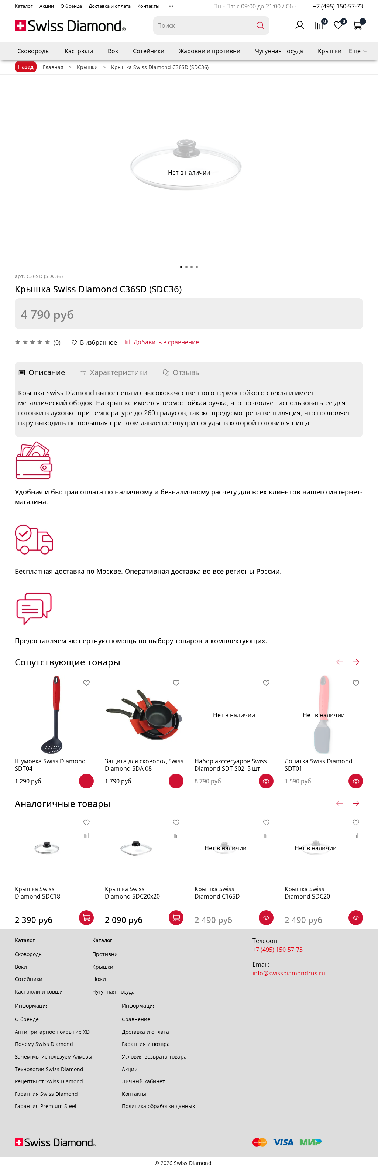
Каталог (24, 6)
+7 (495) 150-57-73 (338, 6)
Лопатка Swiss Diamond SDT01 (319, 765)
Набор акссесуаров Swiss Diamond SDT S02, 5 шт (231, 765)
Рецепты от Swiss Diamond (49, 1081)
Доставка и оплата (110, 6)
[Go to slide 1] (181, 267)
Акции (46, 6)
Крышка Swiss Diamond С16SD (217, 892)
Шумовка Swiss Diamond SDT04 (50, 765)
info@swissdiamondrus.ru (288, 973)
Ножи (99, 978)
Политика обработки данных (158, 1106)
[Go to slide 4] (197, 267)
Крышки (329, 51)
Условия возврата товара (154, 1056)
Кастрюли (79, 51)
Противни (105, 954)
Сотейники (148, 51)
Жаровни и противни (209, 51)
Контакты (148, 6)
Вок (113, 51)
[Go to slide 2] (186, 267)
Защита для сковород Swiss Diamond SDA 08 (144, 765)
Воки (21, 966)
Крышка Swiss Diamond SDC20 (307, 892)
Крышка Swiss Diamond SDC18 (37, 892)
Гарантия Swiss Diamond (46, 1093)
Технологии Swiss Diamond (49, 1069)
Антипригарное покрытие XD (52, 1031)
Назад (26, 66)
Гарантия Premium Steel (45, 1106)
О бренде (71, 6)
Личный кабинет (143, 1081)
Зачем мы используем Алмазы (53, 1056)
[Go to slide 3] (191, 267)
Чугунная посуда (279, 51)
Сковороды (33, 51)
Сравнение (136, 1019)
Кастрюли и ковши (39, 991)
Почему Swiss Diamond (44, 1043)
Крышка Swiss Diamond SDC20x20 (132, 892)
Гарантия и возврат (147, 1043)
